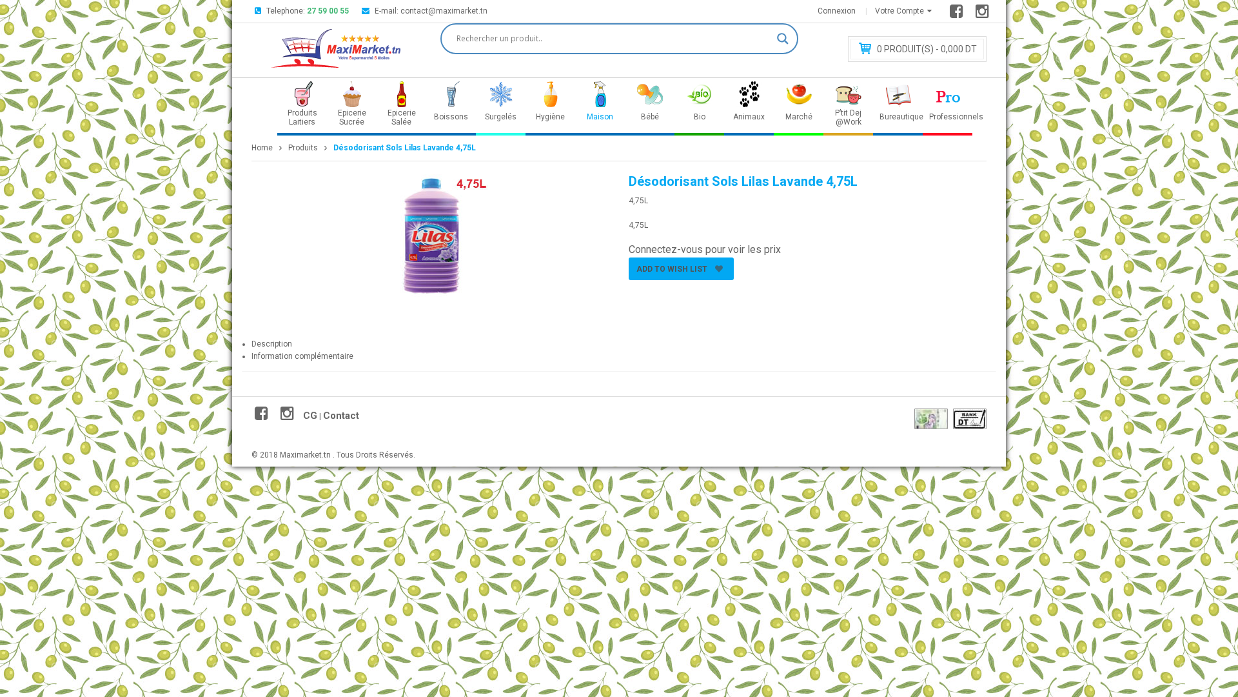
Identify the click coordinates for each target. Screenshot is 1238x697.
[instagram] (984, 14)
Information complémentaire (302, 356)
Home (262, 147)
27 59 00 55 (328, 10)
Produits (303, 147)
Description (271, 343)
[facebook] (958, 14)
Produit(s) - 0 (927, 49)
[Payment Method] (931, 419)
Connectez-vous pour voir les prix (705, 249)
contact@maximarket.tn (443, 10)
